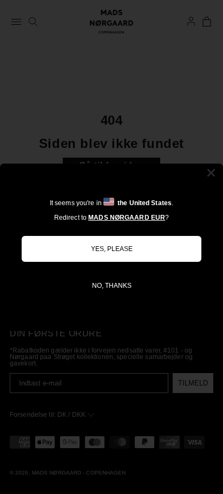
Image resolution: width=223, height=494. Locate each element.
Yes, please (112, 249)
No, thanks (112, 285)
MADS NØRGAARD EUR (126, 217)
